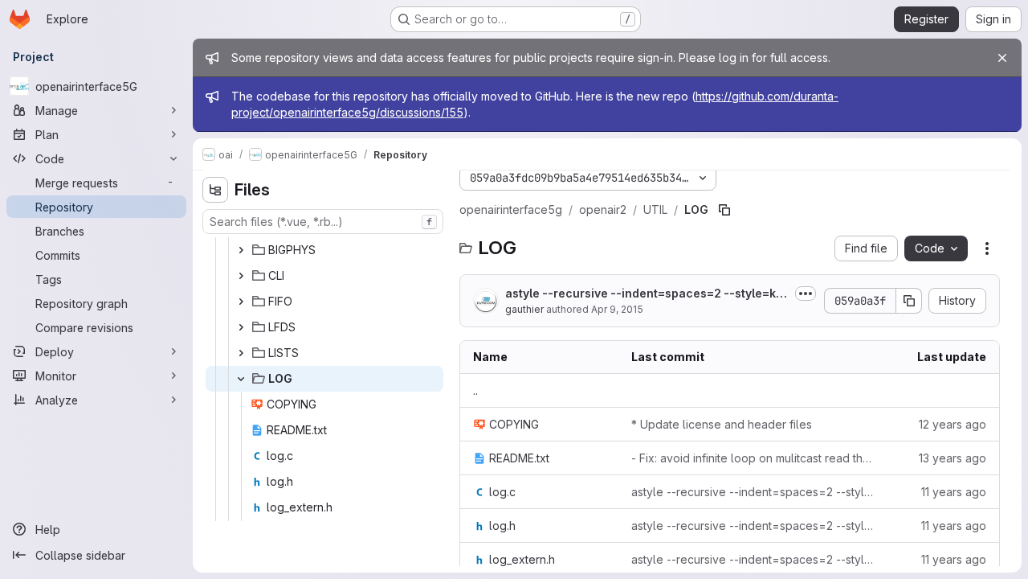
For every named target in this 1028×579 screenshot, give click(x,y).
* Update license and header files (721, 424)
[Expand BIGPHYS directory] (241, 250)
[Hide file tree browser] (215, 190)
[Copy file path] (724, 210)
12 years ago (952, 424)
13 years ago (952, 458)
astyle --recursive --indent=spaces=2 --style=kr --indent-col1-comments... (647, 294)
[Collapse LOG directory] (241, 378)
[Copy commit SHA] (909, 301)
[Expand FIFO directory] (241, 301)
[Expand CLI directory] (241, 275)
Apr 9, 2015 (617, 309)
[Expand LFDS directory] (241, 327)
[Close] (1002, 58)
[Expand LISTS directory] (241, 353)
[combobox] (322, 221)
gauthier (524, 309)
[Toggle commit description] (805, 293)
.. (475, 390)
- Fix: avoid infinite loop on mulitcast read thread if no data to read (752, 458)
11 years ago (953, 492)
